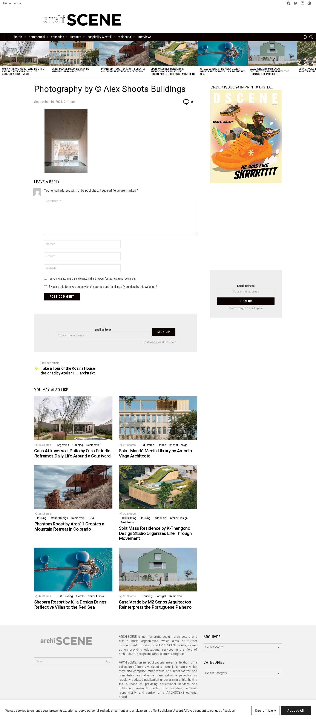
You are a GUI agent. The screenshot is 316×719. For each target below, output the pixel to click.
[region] (158, 709)
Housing (77, 444)
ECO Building (129, 518)
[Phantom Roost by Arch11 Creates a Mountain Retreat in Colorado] (124, 53)
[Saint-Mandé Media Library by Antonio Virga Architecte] (74, 53)
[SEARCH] (311, 37)
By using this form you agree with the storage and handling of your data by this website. (103, 286)
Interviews (145, 37)
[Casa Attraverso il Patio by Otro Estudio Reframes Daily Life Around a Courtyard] (24, 53)
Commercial (37, 37)
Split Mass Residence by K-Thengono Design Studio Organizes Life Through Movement (173, 71)
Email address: (103, 329)
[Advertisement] (246, 229)
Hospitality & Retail (100, 37)
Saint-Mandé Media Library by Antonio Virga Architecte (70, 70)
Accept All (295, 710)
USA (91, 518)
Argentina (63, 444)
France (162, 444)
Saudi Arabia (96, 596)
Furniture (75, 37)
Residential (125, 37)
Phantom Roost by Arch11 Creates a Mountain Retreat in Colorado (123, 70)
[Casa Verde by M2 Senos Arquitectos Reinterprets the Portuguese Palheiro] (272, 53)
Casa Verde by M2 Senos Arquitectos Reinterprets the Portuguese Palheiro (269, 71)
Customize (264, 710)
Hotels (18, 37)
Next (314, 59)
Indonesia (160, 518)
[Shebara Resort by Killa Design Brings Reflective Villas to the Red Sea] (223, 53)
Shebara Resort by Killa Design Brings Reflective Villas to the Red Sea (222, 71)
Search (108, 662)
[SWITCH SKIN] (305, 37)
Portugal (161, 596)
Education (57, 37)
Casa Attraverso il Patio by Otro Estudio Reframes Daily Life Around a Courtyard (23, 71)
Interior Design (178, 444)
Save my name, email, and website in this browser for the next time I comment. (93, 278)
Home (7, 3)
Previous (2, 59)
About (18, 3)
